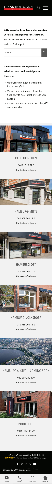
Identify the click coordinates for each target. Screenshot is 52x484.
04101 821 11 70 (26, 430)
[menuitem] (37, 8)
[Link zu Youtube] (34, 465)
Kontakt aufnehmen (26, 169)
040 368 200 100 (26, 377)
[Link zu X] (30, 465)
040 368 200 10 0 (26, 271)
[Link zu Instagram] (21, 465)
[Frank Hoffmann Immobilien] (18, 8)
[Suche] (37, 8)
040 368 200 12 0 (26, 218)
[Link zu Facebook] (17, 465)
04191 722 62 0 (26, 165)
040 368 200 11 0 (26, 324)
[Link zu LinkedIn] (26, 465)
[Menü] (44, 8)
